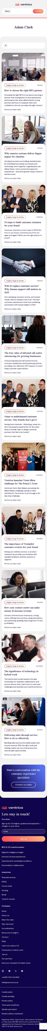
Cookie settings (8, 996)
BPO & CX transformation (13, 847)
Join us (4, 954)
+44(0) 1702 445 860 (10, 977)
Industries (6, 872)
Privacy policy (7, 1001)
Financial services (9, 877)
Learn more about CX (10, 946)
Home (4, 911)
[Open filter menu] (5, 45)
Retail (4, 895)
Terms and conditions (10, 1005)
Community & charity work (12, 950)
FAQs (4, 941)
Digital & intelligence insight (13, 852)
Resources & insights (10, 933)
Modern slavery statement (12, 1014)
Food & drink (7, 886)
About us (5, 915)
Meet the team (8, 920)
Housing (5, 890)
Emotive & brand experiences (13, 857)
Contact (5, 937)
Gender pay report (9, 1009)
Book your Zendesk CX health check (16, 963)
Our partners (7, 959)
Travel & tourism (8, 899)
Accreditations (8, 928)
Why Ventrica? (8, 924)
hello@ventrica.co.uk (10, 982)
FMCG (4, 882)
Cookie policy (7, 992)
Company (6, 906)
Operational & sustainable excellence (17, 861)
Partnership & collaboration (13, 865)
